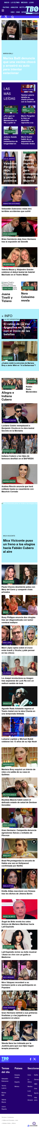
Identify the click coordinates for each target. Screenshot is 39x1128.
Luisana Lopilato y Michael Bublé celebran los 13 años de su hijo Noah (19, 740)
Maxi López (7, 642)
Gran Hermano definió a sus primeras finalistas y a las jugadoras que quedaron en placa (19, 1015)
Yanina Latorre (28, 89)
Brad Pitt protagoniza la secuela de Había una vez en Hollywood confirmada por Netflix (18, 863)
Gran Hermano (9, 825)
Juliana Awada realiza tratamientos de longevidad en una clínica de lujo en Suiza (11, 142)
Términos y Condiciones (8, 1117)
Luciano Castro (9, 420)
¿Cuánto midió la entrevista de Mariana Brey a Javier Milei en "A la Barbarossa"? (19, 364)
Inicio (6, 2)
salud (5, 612)
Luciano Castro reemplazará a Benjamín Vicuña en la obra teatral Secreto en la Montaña (18, 428)
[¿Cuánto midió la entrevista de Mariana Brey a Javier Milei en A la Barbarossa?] (19, 351)
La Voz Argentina (11, 319)
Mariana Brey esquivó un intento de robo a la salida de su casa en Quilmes (18, 772)
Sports (36, 1093)
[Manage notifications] (34, 1123)
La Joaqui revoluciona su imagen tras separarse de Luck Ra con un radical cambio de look (18, 681)
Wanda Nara (8, 1038)
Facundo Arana (28, 131)
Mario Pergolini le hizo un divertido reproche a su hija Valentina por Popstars (28, 121)
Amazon (30, 1100)
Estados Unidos (7, 1123)
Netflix (36, 1075)
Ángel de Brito (9, 916)
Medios (24, 2)
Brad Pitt (7, 855)
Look (31, 2)
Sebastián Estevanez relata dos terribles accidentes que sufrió (17, 210)
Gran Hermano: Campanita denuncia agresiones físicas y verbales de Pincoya (19, 833)
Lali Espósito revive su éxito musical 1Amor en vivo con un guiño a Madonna (19, 954)
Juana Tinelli (7, 288)
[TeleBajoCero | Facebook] (1, 16)
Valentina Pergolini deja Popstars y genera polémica (10, 172)
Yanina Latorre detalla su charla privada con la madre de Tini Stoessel (28, 99)
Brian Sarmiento (9, 234)
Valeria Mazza (8, 264)
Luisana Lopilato (10, 734)
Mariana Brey (8, 764)
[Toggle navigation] (2, 10)
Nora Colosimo (28, 288)
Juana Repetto (30, 151)
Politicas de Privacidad (8, 1120)
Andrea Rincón (9, 481)
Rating (30, 1095)
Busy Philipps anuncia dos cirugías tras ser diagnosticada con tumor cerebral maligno (18, 620)
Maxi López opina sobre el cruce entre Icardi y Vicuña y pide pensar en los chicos (18, 650)
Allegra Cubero (9, 387)
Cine (35, 1088)
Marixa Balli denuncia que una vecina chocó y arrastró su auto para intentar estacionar (19, 65)
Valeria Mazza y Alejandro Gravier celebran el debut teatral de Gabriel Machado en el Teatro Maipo (18, 272)
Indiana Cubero (9, 451)
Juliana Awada (10, 131)
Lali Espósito (8, 947)
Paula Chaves (8, 581)
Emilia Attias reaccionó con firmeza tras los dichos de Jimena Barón (18, 892)
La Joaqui (7, 673)
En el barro (9, 158)
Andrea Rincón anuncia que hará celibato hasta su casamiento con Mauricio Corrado (18, 489)
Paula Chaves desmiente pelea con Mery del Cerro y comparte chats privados (18, 589)
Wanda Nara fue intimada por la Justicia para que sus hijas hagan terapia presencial (18, 1046)
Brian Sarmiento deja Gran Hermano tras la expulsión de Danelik (19, 240)
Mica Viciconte (9, 536)
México (14, 1123)
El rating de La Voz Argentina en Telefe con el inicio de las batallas (17, 329)
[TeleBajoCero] (10, 1059)
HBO (35, 1084)
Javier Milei (7, 358)
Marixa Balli (8, 53)
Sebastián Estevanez (11, 203)
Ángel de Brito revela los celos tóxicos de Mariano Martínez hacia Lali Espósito (18, 924)
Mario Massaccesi (9, 110)
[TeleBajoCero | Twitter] (6, 16)
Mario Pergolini (26, 110)
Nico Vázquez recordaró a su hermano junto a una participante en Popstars (19, 985)
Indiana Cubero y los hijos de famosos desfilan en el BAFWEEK (18, 457)
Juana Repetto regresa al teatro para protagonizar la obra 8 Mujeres (29, 168)
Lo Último (15, 2)
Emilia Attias (8, 886)
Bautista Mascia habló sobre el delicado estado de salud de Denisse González (19, 802)
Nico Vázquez (8, 977)
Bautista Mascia (9, 794)
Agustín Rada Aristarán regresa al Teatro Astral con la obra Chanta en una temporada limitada (18, 711)
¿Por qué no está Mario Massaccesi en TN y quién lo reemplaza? (10, 120)
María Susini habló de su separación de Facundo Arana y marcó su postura (28, 142)
